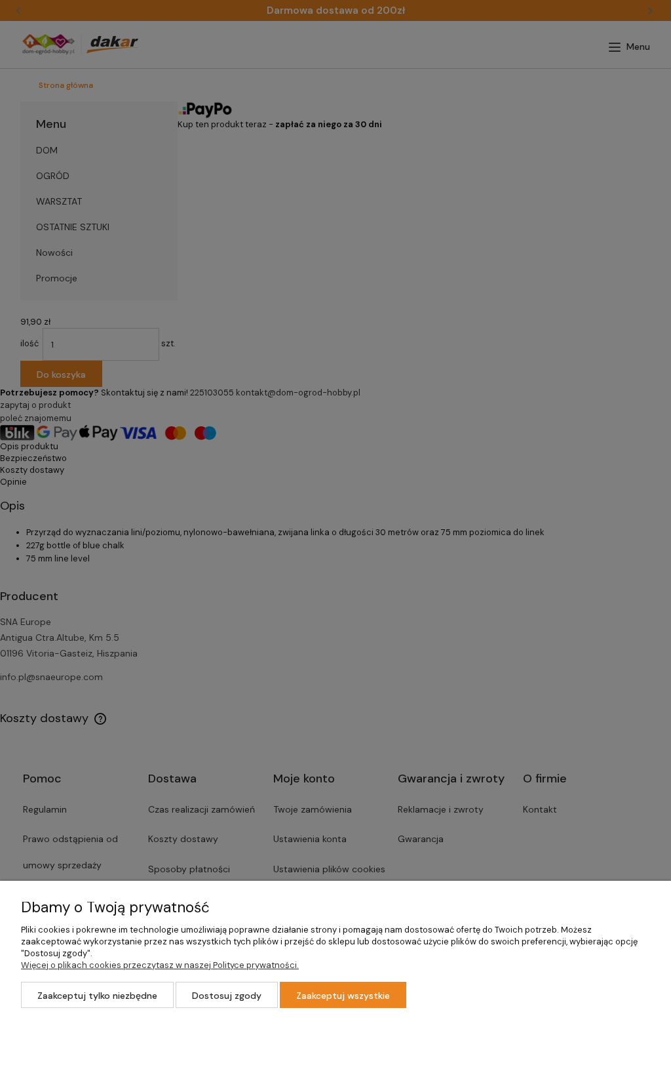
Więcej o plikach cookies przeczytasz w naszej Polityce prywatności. (160, 965)
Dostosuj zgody (226, 995)
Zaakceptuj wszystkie (343, 995)
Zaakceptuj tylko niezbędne (97, 995)
